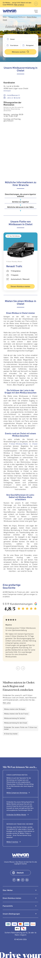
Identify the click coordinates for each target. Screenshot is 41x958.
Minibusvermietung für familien (14, 718)
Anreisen (7, 91)
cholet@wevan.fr (13, 95)
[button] (18, 668)
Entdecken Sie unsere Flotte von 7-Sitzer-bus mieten (20, 728)
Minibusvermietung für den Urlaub (15, 723)
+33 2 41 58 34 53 (13, 98)
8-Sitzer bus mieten (10, 734)
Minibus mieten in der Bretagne (14, 709)
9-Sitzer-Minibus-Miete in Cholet (23, 444)
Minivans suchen (19, 52)
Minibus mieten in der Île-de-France (16, 714)
